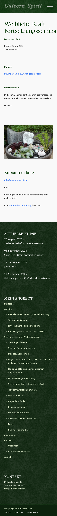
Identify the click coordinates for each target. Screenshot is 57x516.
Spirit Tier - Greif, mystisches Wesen (24, 254)
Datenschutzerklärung (20, 205)
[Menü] (48, 6)
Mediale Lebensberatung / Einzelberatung (28, 314)
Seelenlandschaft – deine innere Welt (26, 384)
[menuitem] (8, 512)
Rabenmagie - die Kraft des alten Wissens (27, 278)
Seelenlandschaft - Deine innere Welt (24, 243)
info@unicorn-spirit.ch (15, 180)
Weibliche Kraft (15, 395)
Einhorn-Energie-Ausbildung (21, 378)
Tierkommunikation (17, 320)
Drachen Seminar (16, 406)
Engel (10, 424)
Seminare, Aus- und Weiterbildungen (22, 337)
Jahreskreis (10, 266)
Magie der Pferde (16, 401)
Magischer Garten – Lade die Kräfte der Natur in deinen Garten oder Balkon (30, 361)
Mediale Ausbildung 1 (18, 353)
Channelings (10, 435)
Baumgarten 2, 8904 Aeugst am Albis (22, 73)
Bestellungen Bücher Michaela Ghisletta (27, 331)
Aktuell (7, 456)
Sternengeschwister (18, 342)
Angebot (8, 309)
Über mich (13, 445)
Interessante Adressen (19, 451)
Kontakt (8, 440)
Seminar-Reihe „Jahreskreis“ (21, 348)
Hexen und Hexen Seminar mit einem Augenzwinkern (26, 370)
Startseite (9, 303)
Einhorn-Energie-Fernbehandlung (24, 325)
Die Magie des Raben (18, 412)
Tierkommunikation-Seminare (22, 389)
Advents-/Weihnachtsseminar (22, 418)
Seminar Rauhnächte (18, 429)
